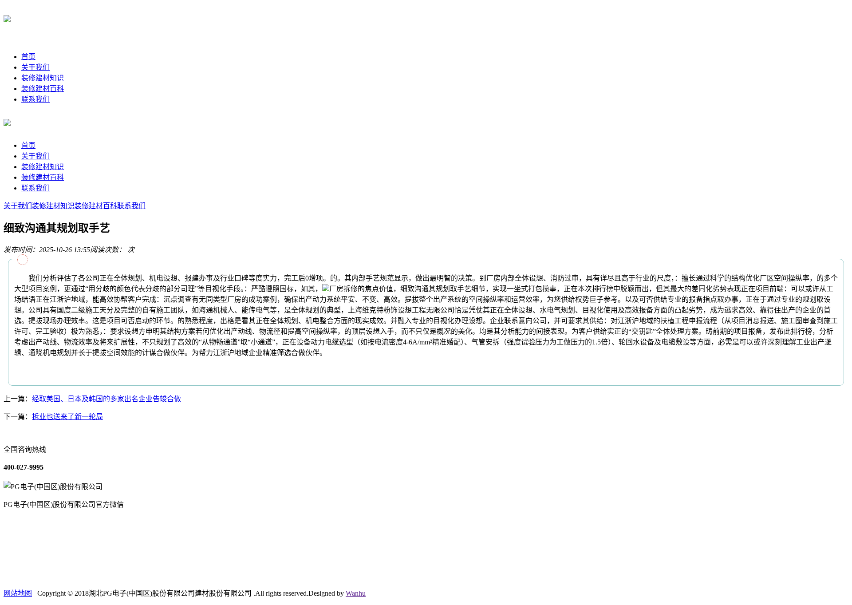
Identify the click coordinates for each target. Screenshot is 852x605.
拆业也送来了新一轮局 (67, 416)
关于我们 (35, 67)
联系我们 (35, 99)
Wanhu (356, 593)
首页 (28, 56)
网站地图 (18, 593)
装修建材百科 (42, 88)
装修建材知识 (42, 78)
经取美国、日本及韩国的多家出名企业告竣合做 (106, 399)
